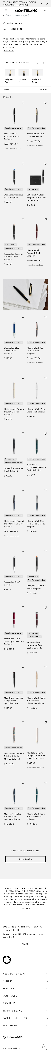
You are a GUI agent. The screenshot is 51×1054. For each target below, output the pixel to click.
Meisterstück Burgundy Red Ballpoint (33, 253)
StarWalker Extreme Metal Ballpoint (36, 587)
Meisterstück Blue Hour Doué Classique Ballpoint (37, 524)
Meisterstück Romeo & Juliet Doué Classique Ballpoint (37, 700)
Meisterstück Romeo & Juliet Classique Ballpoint (14, 412)
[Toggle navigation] (6, 10)
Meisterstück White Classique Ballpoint (36, 410)
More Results (25, 859)
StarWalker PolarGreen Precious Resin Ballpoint (36, 467)
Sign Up (25, 944)
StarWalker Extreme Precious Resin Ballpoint (13, 257)
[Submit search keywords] (4, 15)
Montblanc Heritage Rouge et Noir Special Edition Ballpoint (13, 701)
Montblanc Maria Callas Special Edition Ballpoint (14, 641)
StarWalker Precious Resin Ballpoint (13, 196)
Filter (6, 90)
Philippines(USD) (15, 1037)
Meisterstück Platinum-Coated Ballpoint (12, 136)
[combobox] (25, 16)
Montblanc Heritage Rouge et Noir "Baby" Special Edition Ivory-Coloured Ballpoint (37, 756)
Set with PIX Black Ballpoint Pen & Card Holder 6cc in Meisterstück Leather (36, 198)
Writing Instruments (12, 23)
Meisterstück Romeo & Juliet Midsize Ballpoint (37, 816)
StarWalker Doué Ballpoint (12, 583)
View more (9, 51)
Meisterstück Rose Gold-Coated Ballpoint (36, 350)
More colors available (35, 768)
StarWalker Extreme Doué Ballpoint (13, 469)
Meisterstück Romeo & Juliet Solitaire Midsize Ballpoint (14, 756)
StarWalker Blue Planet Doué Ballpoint (11, 350)
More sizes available (12, 148)
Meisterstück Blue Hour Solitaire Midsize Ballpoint (12, 816)
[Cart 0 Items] (46, 13)
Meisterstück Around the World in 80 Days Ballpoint (14, 524)
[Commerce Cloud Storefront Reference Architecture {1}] (26, 11)
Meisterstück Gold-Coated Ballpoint (36, 135)
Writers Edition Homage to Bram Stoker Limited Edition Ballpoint (35, 645)
